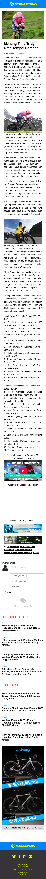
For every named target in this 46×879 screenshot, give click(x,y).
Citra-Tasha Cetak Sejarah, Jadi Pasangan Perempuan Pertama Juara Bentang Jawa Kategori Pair (22, 671)
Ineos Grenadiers (25, 550)
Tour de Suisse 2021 (24, 553)
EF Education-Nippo (27, 547)
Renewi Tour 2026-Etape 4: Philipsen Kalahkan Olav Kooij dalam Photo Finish (22, 737)
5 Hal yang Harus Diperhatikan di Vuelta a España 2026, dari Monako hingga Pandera (21, 657)
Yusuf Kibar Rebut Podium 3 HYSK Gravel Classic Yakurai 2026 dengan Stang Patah (21, 696)
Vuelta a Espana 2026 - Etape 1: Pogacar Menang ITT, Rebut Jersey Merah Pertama (21, 628)
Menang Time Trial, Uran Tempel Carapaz (21, 45)
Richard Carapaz (11, 550)
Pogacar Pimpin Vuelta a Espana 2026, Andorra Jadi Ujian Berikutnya (23, 709)
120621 (36, 553)
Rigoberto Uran (12, 547)
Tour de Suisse (10, 553)
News (4, 622)
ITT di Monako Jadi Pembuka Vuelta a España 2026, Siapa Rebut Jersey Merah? (22, 642)
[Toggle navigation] (4, 3)
